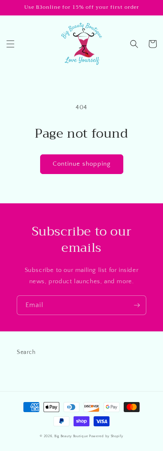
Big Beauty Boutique (71, 436)
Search (26, 352)
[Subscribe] (136, 305)
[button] (10, 44)
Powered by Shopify (106, 436)
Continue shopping (82, 163)
